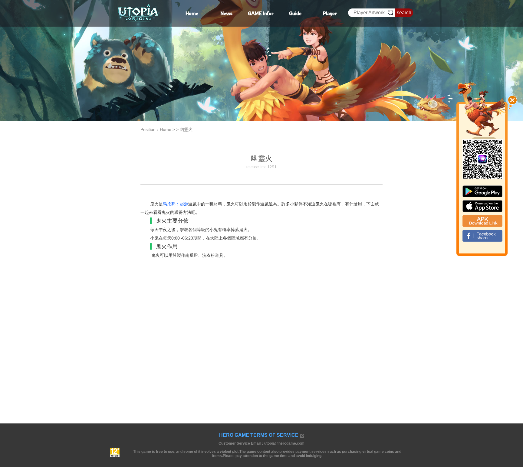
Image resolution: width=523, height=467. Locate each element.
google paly (482, 191)
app (482, 206)
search (404, 12)
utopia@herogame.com (284, 443)
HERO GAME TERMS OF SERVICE (258, 435)
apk (482, 221)
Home (165, 129)
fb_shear (482, 236)
